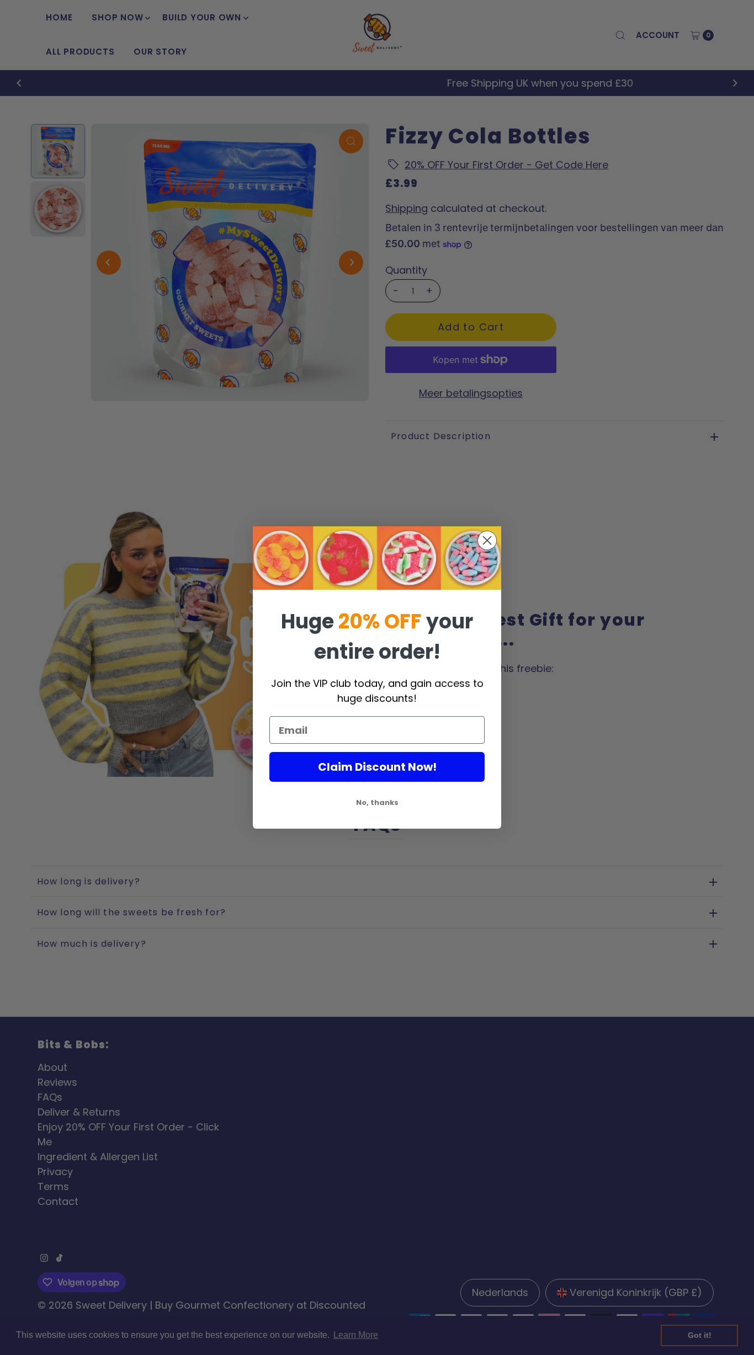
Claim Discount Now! (377, 767)
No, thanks (377, 802)
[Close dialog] (487, 540)
